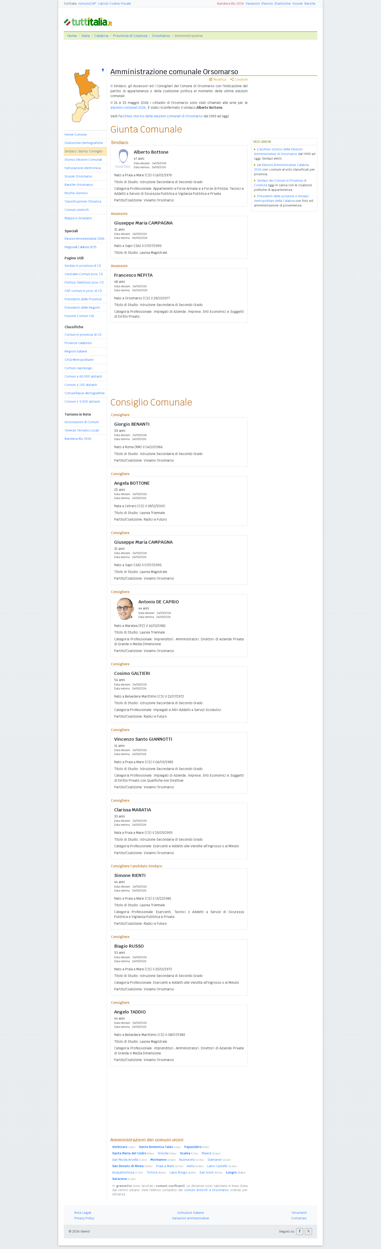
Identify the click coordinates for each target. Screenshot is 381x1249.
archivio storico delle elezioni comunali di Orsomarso (161, 116)
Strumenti (299, 1213)
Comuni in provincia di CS (83, 335)
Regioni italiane (76, 351)
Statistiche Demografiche (84, 143)
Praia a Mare (169, 1166)
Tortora (156, 1172)
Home (72, 35)
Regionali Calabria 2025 (81, 247)
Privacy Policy (84, 1218)
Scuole (298, 4)
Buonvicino (191, 1160)
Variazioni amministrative (190, 1218)
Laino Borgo (183, 1172)
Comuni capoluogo (78, 368)
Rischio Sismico (76, 193)
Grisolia (167, 1153)
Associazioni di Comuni (82, 422)
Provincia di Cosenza (130, 35)
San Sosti (211, 1172)
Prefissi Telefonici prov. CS (84, 282)
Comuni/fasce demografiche (85, 393)
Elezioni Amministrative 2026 (84, 239)
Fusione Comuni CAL (79, 316)
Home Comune (76, 134)
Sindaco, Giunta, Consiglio (84, 151)
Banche (310, 4)
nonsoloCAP (87, 4)
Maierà (211, 1153)
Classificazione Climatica (83, 201)
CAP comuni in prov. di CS (83, 291)
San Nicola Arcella (129, 1160)
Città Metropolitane (79, 360)
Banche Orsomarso (79, 185)
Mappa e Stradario (78, 218)
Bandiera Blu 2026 (230, 4)
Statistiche (283, 4)
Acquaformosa (127, 1172)
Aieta (195, 1166)
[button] (299, 1231)
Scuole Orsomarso (78, 176)
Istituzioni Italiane (190, 1213)
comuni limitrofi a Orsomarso (206, 1190)
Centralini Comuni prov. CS (84, 274)
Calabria (101, 35)
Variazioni (253, 4)
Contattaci (299, 1218)
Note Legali (82, 1213)
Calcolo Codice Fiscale (114, 4)
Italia (85, 35)
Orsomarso (161, 35)
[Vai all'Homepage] (90, 21)
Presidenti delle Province (83, 299)
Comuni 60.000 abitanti (83, 376)
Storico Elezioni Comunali (83, 160)
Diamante (219, 1160)
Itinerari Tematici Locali (82, 430)
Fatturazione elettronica (83, 168)
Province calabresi (78, 343)
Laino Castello (222, 1166)
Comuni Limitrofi (77, 210)
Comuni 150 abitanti (81, 385)
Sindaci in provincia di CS (83, 266)
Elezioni (267, 4)
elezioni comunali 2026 (128, 107)
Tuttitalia (70, 4)
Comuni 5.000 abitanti (82, 401)
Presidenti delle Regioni (82, 307)
